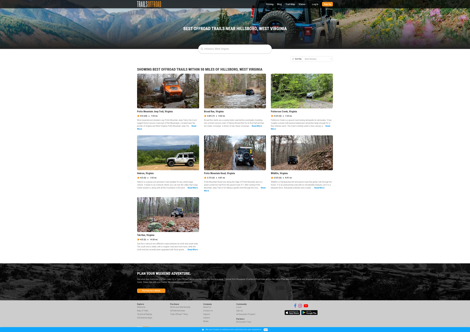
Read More (257, 126)
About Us (207, 307)
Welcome (141, 307)
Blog (279, 4)
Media (205, 321)
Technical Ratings (144, 314)
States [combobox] (302, 4)
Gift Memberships (177, 310)
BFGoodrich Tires (243, 322)
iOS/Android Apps (144, 318)
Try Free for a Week (151, 291)
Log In (315, 4)
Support (206, 314)
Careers (206, 318)
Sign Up (327, 4)
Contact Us (208, 310)
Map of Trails (142, 310)
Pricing (269, 4)
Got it (265, 330)
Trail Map (290, 4)
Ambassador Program (245, 314)
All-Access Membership (180, 307)
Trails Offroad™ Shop (179, 314)
